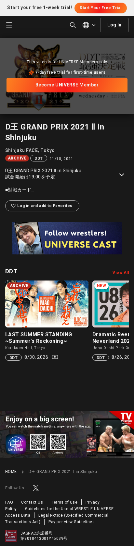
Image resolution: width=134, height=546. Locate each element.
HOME (11, 472)
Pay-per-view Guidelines (71, 522)
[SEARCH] (72, 25)
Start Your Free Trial (100, 8)
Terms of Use (64, 502)
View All (121, 272)
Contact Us (32, 502)
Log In (114, 25)
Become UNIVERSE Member (67, 85)
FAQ (9, 502)
